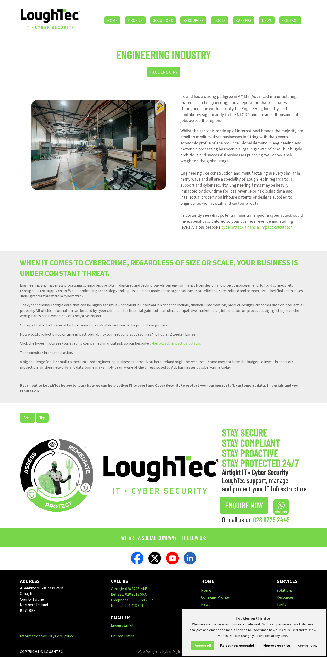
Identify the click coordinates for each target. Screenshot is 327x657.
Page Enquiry (163, 72)
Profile (135, 20)
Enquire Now (244, 505)
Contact (290, 20)
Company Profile (215, 597)
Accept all (203, 645)
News (267, 20)
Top (42, 418)
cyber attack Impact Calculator (175, 343)
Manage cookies (276, 645)
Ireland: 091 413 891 (127, 605)
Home (112, 20)
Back (27, 418)
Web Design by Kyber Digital (161, 651)
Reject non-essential (237, 645)
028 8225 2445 (271, 519)
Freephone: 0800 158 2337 (132, 599)
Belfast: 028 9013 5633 (129, 594)
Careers (243, 20)
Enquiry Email (122, 625)
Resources (193, 20)
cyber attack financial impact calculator (256, 227)
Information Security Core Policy (46, 636)
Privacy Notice (122, 636)
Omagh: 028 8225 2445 (129, 588)
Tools (220, 20)
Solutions (163, 20)
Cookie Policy (307, 645)
